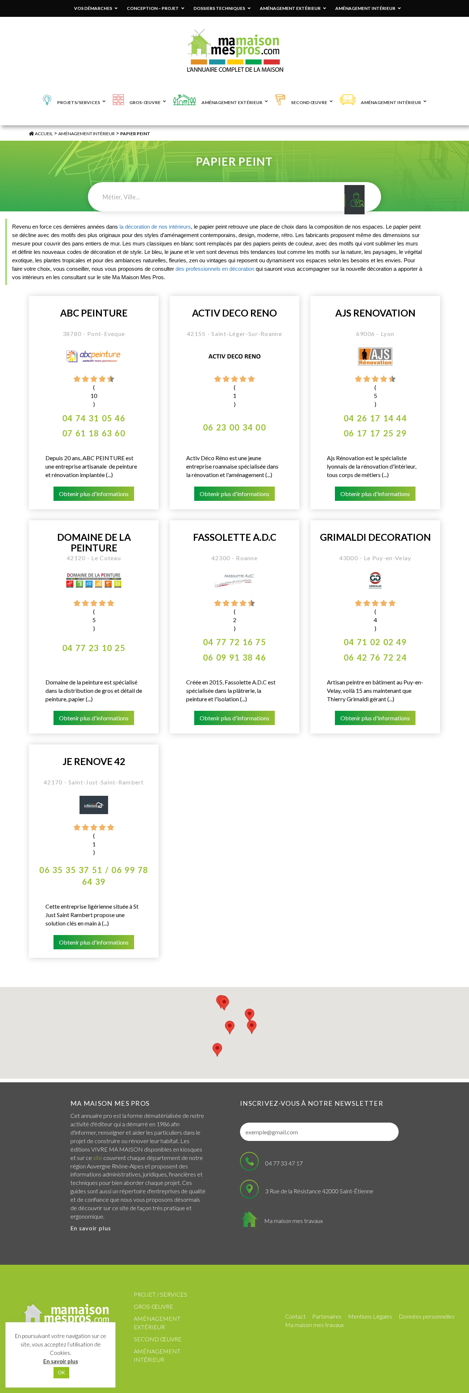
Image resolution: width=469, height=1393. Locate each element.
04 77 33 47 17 (284, 1163)
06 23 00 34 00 (234, 427)
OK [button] (61, 1372)
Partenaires (326, 1316)
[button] (251, 1027)
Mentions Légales (370, 1316)
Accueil (43, 133)
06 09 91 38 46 (234, 657)
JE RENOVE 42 (94, 761)
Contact (295, 1316)
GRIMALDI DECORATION (375, 537)
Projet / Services (160, 1294)
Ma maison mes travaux (293, 1220)
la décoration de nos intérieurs (155, 227)
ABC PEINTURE (94, 313)
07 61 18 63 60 (93, 433)
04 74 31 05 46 (93, 418)
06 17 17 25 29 (375, 433)
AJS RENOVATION (375, 313)
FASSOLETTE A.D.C (234, 537)
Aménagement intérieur (86, 133)
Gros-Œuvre (153, 1306)
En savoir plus (90, 1227)
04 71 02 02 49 (375, 642)
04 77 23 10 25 (93, 648)
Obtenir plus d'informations (94, 493)
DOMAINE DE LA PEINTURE (94, 542)
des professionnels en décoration (215, 269)
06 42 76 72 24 (375, 657)
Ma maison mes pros (109, 1103)
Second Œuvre (158, 1338)
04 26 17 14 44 (375, 418)
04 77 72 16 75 (234, 642)
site (97, 1157)
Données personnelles (427, 1316)
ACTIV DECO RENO (234, 313)
